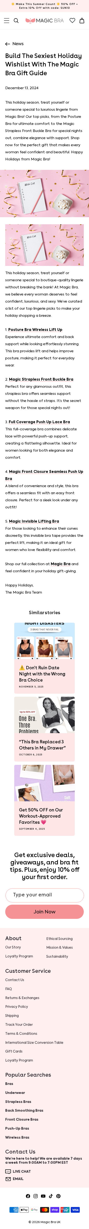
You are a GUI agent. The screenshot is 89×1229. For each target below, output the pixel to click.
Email (18, 1179)
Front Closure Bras (21, 1119)
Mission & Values (59, 947)
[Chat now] (8, 1171)
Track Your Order (19, 1024)
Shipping (12, 1015)
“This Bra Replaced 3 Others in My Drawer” (42, 745)
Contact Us (14, 980)
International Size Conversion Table (34, 1042)
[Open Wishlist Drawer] (72, 20)
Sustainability (57, 956)
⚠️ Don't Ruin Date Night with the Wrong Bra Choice (42, 674)
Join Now (45, 912)
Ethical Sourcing (59, 939)
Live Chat (22, 1172)
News (17, 44)
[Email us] (8, 1179)
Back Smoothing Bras (24, 1110)
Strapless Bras (18, 1101)
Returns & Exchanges (22, 998)
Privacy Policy (16, 1006)
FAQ (8, 989)
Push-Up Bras (17, 1128)
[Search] (16, 20)
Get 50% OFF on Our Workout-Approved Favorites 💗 (41, 816)
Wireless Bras (17, 1137)
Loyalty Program (19, 1060)
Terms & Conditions (21, 1033)
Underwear (15, 1092)
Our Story (13, 947)
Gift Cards (14, 1051)
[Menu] (6, 20)
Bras (9, 1083)
